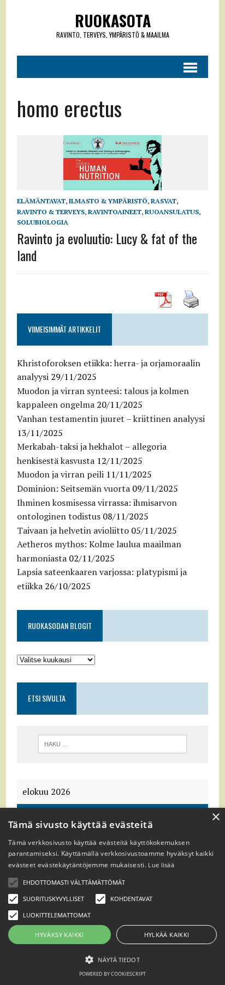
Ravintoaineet (114, 212)
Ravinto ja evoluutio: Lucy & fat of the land (107, 246)
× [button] (215, 817)
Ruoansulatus (172, 212)
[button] (13, 882)
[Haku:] (112, 743)
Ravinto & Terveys (51, 212)
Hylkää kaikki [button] (167, 934)
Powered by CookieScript (112, 973)
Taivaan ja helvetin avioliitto (73, 530)
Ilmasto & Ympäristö (108, 201)
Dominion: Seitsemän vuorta (73, 488)
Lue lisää (161, 865)
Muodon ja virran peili (60, 474)
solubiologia (42, 222)
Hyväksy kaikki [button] (59, 934)
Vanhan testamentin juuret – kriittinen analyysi (111, 419)
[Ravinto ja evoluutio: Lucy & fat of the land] (112, 183)
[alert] (112, 896)
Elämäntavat (41, 201)
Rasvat (163, 201)
